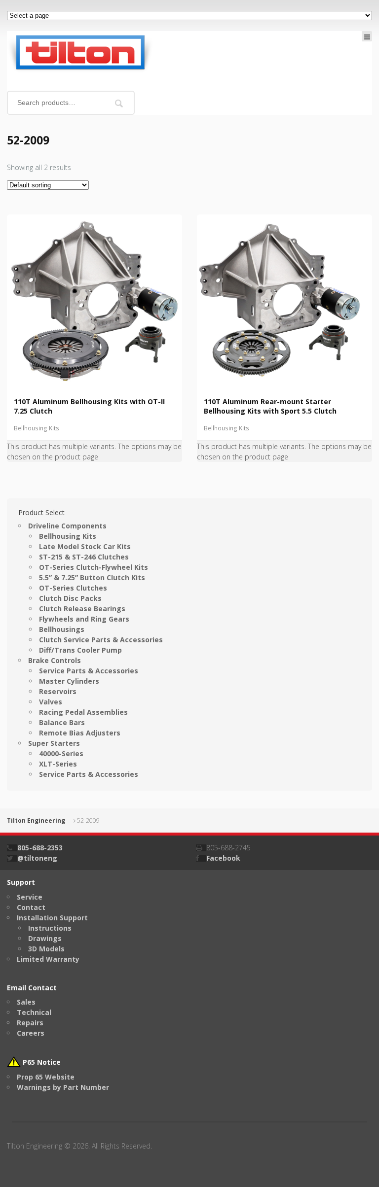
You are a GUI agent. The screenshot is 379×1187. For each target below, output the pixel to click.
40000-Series (61, 753)
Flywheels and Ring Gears (84, 619)
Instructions (50, 928)
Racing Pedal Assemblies (83, 712)
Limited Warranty (48, 959)
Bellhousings (61, 629)
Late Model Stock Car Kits (85, 546)
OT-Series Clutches (73, 588)
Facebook (223, 858)
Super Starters (54, 743)
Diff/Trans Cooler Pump (80, 650)
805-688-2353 (40, 847)
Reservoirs (57, 691)
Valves (50, 701)
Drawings (45, 938)
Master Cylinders (69, 681)
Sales (26, 1002)
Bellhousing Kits (36, 428)
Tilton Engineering (36, 820)
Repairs (30, 1022)
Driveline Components (67, 525)
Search (119, 103)
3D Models (46, 948)
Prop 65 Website (46, 1077)
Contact (31, 907)
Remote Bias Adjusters (79, 732)
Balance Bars (62, 722)
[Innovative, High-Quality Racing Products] (80, 51)
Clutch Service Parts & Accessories (101, 639)
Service (29, 897)
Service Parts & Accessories (88, 670)
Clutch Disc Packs (70, 598)
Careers (30, 1033)
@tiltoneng (37, 858)
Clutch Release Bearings (82, 608)
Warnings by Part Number (63, 1087)
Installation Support (52, 917)
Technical (34, 1012)
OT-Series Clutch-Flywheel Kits (93, 567)
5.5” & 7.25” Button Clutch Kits (92, 577)
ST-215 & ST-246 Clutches (84, 556)
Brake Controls (54, 660)
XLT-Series (58, 763)
